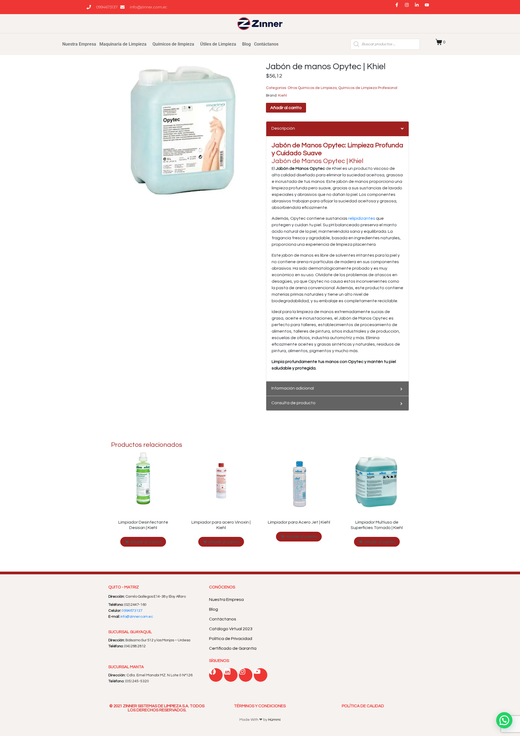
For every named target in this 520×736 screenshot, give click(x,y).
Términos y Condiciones (260, 706)
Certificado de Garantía (232, 648)
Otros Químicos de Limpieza (312, 88)
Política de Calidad (363, 706)
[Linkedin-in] (419, 7)
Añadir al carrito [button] (146, 542)
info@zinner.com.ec (137, 617)
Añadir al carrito (286, 108)
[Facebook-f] (399, 7)
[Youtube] (429, 7)
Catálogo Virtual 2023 (230, 629)
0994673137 (132, 611)
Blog (246, 44)
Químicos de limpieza (173, 44)
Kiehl (282, 95)
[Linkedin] (231, 675)
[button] (504, 720)
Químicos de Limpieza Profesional (367, 88)
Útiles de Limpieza (218, 44)
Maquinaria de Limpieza (123, 44)
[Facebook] (216, 675)
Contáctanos (266, 44)
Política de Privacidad (230, 638)
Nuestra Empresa (79, 44)
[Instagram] (409, 7)
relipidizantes (361, 218)
